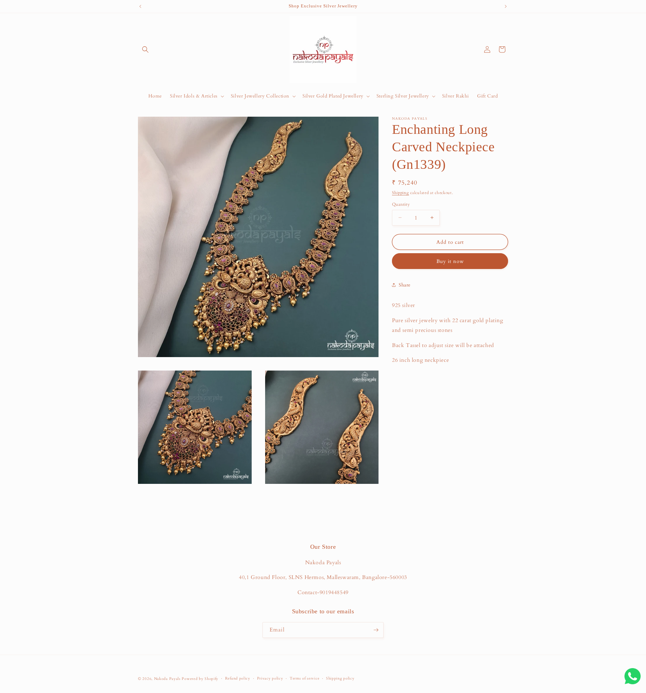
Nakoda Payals (167, 678)
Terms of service (304, 678)
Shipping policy (340, 678)
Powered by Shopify (200, 678)
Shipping (400, 192)
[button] (145, 49)
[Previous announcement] (140, 6)
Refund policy (237, 678)
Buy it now (450, 261)
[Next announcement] (505, 6)
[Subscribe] (375, 630)
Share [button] (404, 284)
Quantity (401, 204)
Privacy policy (270, 678)
